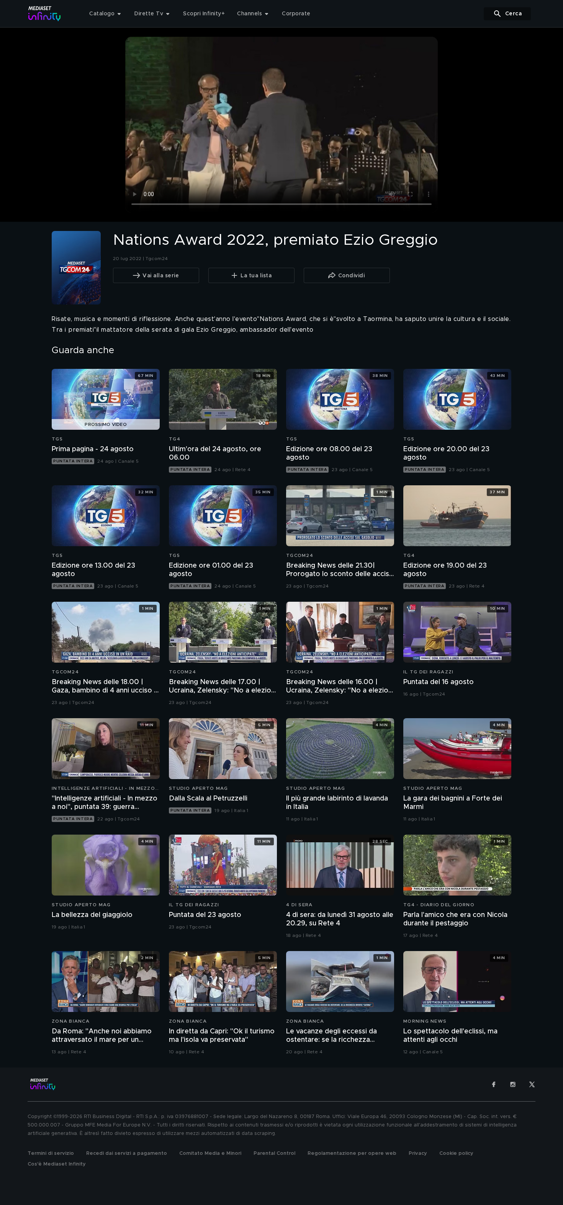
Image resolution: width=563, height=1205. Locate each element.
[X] (532, 1084)
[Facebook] (493, 1084)
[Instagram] (512, 1084)
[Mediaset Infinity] (45, 13)
